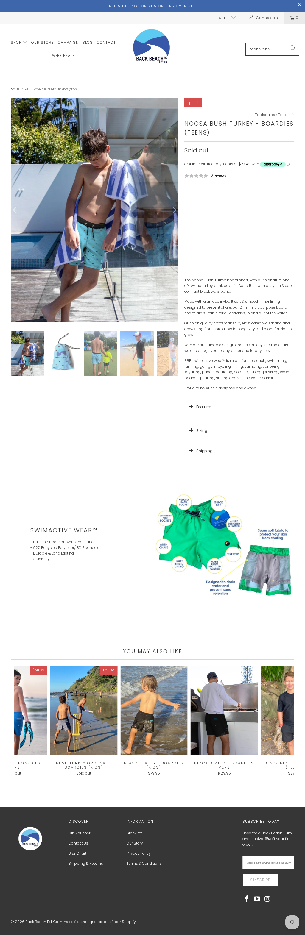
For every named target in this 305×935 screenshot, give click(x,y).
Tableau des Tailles (272, 114)
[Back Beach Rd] (152, 49)
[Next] (174, 210)
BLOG (88, 42)
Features (204, 406)
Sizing (201, 430)
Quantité (192, 212)
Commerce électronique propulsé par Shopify (94, 921)
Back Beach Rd (38, 921)
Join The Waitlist (239, 267)
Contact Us (78, 843)
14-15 (211, 196)
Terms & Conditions (144, 863)
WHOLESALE (63, 55)
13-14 (192, 196)
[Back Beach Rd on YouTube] (257, 899)
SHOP (17, 42)
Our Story (135, 843)
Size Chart (77, 853)
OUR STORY (42, 42)
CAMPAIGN (68, 42)
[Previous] (15, 210)
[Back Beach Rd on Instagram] (267, 899)
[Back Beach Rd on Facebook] (246, 899)
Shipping (204, 450)
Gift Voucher (79, 833)
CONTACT (106, 42)
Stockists (135, 833)
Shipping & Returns (86, 863)
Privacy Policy (139, 853)
